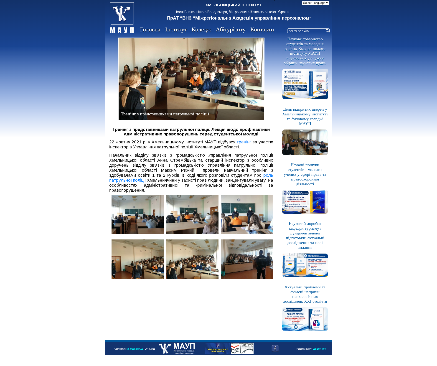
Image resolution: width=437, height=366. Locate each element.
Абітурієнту (231, 29)
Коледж (201, 29)
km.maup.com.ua (135, 348)
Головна (150, 29)
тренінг (244, 142)
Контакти (262, 29)
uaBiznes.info (319, 348)
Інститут (176, 29)
